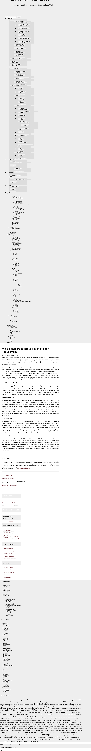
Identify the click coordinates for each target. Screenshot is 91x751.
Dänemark (25, 122)
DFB (2, 710)
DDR (59, 708)
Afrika (17, 95)
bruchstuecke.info (31, 706)
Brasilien (22, 154)
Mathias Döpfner (4, 726)
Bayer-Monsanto (28, 704)
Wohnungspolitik (6, 690)
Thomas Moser (56, 735)
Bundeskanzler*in (38, 706)
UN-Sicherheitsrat (38, 737)
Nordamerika (15, 302)
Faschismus (42, 712)
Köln (13, 165)
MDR (8, 726)
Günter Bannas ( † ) (24, 28)
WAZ (18, 739)
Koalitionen (20, 724)
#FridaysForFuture (3, 700)
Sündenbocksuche (8, 548)
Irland (21, 112)
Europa (17, 105)
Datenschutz (15, 62)
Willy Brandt (33, 739)
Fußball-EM (18, 717)
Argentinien (22, 158)
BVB (74, 706)
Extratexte (4, 643)
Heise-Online (55, 719)
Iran (15, 295)
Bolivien (16, 311)
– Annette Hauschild (9, 598)
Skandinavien (23, 121)
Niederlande (21, 728)
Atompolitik (5, 628)
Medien (10, 176)
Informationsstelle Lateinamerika (21, 204)
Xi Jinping (15, 741)
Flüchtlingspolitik (13, 714)
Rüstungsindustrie (15, 732)
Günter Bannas (31, 719)
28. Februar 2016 (6, 355)
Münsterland (19, 171)
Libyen (66, 724)
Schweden (25, 128)
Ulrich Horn (22, 42)
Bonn (13, 164)
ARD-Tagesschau (47, 702)
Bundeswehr (70, 706)
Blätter (66, 704)
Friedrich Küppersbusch (69, 714)
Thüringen (66, 735)
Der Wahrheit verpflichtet (10, 558)
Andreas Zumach (20, 44)
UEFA (9, 737)
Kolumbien (24, 724)
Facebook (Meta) (33, 712)
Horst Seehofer (77, 718)
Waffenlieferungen (12, 739)
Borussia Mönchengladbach (10, 706)
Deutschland (15, 68)
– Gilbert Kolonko (9, 615)
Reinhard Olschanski (25, 41)
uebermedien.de (4, 737)
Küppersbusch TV (23, 37)
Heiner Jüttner (15, 219)
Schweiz (21, 118)
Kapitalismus (68, 722)
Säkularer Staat (5, 675)
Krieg (40, 724)
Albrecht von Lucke (35, 700)
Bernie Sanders (58, 704)
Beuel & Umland (12, 159)
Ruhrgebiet (18, 168)
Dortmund (55, 710)
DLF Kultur (37, 710)
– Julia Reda (7, 606)
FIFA (66, 712)
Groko (78, 717)
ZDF (18, 741)
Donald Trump (45, 710)
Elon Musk (68, 710)
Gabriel (3, 478)
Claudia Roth (30, 708)
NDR (74, 726)
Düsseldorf (64, 710)
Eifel (17, 169)
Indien (17, 720)
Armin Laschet (59, 702)
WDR (21, 739)
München (59, 726)
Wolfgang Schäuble (73, 739)
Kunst (13, 189)
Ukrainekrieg (23, 737)
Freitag (49, 714)
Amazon (51, 700)
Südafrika (22, 102)
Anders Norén (8, 747)
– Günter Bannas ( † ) (9, 603)
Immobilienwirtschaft (5, 720)
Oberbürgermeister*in (41, 728)
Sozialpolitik (5, 676)
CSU (47, 708)
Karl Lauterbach (73, 722)
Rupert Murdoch (78, 730)
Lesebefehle (11, 172)
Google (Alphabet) (69, 717)
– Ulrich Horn (8, 614)
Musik (13, 191)
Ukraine (21, 131)
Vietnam (21, 94)
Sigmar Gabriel (52, 732)
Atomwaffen (76, 702)
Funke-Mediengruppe (7, 717)
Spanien (21, 119)
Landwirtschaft (20, 75)
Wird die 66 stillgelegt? (9, 551)
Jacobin (68, 720)
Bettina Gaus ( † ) (20, 45)
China (21, 88)
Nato (70, 726)
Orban (9, 478)
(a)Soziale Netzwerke (13, 700)
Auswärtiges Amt (3, 704)
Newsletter (5, 666)
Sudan (21, 101)
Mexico (21, 151)
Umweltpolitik (19, 78)
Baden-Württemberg (16, 704)
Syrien (27, 735)
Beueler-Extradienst (8, 744)
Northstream (25, 728)
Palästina (80, 728)
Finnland (25, 124)
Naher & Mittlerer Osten (22, 134)
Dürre (62, 710)
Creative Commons (6, 637)
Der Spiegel (64, 708)
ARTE (64, 702)
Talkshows (36, 735)
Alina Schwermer (47, 700)
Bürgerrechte (5, 635)
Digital (13, 181)
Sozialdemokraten (65, 732)
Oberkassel (18, 162)
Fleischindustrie (23, 77)
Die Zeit (24, 710)
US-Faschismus (5, 685)
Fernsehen (60, 712)
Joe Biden (18, 722)
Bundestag (48, 706)
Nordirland (26, 111)
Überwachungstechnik (7, 680)
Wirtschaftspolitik (20, 84)
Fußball (11, 192)
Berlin (36, 704)
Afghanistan (23, 135)
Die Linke (20, 710)
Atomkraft (71, 702)
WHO (29, 739)
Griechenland (74, 717)
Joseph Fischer (23, 722)
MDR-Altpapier (13, 726)
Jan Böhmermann (77, 720)
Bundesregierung (44, 706)
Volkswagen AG (2, 739)
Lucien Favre (70, 724)
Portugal (17, 730)
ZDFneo (21, 741)
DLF (33, 710)
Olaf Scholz (49, 728)
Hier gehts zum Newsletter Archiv (9, 502)
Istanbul (53, 720)
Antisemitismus (28, 702)
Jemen (21, 141)
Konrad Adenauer (37, 724)
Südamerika (18, 152)
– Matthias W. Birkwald (10, 610)
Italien (21, 114)
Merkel (6, 478)
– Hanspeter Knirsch (9, 604)
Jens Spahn (12, 722)
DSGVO (59, 710)
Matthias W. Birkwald (25, 38)
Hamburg (37, 718)
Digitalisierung (28, 710)
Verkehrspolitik (19, 81)
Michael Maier (38, 726)
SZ (30, 735)
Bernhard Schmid (53, 704)
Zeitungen (12, 335)
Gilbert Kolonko (23, 27)
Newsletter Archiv (16, 228)
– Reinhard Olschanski (10, 612)
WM (52, 739)
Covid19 (35, 708)
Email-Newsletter (16, 58)
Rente (48, 730)
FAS (39, 712)
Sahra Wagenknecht (21, 732)
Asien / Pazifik (19, 87)
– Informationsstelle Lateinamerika (13, 605)
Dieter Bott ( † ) (23, 25)
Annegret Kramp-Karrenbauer (20, 702)
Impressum (14, 65)
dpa (57, 710)
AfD (19, 700)
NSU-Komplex (35, 728)
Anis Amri (2, 702)
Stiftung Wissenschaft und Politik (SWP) (16, 735)
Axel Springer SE (9, 704)
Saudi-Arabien (23, 142)
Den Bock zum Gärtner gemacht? (9, 484)
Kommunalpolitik (20, 74)
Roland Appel (19, 55)
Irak (20, 138)
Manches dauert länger (9, 556)
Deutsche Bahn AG (73, 708)
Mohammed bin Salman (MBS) (53, 726)
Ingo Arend (18, 51)
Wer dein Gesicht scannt (9, 569)
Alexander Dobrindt (41, 700)
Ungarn (21, 132)
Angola (21, 98)
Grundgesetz (22, 719)
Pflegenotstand (8, 730)
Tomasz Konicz (71, 735)
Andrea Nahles (67, 700)
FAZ (46, 712)
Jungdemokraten (40, 722)
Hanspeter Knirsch (18, 203)
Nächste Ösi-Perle (8, 553)
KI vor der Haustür (8, 567)
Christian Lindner (23, 708)
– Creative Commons (10, 599)
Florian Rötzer (76, 712)
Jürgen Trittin (63, 722)
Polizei (14, 730)
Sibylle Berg (47, 732)
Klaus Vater (22, 35)
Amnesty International (56, 700)
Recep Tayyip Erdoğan (34, 730)
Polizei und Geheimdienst (10, 572)
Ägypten (21, 97)
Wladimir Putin (46, 739)
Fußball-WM (24, 717)
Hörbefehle (12, 326)
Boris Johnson (77, 704)
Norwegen (19, 286)
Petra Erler (16, 211)
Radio (13, 182)
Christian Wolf (19, 47)
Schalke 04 (35, 732)
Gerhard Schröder (48, 717)
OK (1, 750)
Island (24, 125)
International (15, 85)
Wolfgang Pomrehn (66, 739)
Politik (10, 67)
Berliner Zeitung (45, 704)
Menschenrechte (30, 726)
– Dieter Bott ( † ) (9, 601)
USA (20, 148)
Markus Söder (75, 724)
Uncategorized (8, 475)
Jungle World (57, 722)
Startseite (10, 18)
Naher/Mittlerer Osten (7, 665)
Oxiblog (77, 728)
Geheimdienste (32, 717)
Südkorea (22, 92)
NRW (11, 320)
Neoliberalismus (78, 726)
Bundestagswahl (53, 706)
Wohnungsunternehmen (57, 739)
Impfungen (13, 720)
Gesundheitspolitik (20, 71)
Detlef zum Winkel (24, 24)
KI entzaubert (7, 575)
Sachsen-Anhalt (7, 577)
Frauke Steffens (44, 714)
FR (20, 714)
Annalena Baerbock (9, 702)
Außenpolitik (15, 237)
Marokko (22, 99)
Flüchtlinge (3, 714)
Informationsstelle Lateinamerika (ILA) (29, 720)
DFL (6, 710)
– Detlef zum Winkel (9, 600)
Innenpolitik (19, 72)
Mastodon (14, 61)
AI (31, 700)
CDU (2, 708)
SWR (25, 735)
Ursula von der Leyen (48, 737)
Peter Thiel (3, 730)
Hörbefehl (4, 649)
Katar (77, 722)
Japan (15, 254)
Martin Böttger (19, 52)
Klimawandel (14, 724)
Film (13, 188)
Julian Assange (34, 722)
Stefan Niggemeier (5, 735)
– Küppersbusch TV (9, 609)
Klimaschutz (6, 724)
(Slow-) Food (15, 186)
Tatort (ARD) (40, 735)
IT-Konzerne (57, 720)
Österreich (22, 115)
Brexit (26, 706)
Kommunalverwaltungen (30, 724)
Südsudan (22, 104)
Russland (16, 278)
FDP (50, 712)
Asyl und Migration (6, 627)
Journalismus (28, 722)
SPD (77, 732)
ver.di (59, 737)
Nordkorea (22, 91)
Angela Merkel (75, 700)
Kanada (21, 149)
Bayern (32, 704)
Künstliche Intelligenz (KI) (51, 724)
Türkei (21, 129)
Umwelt (33, 737)
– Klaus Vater (8, 607)
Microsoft (42, 726)
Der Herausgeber (16, 64)
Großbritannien (23, 109)
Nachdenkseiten (65, 726)
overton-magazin (71, 728)
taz (43, 735)
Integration (4, 653)
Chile (21, 155)
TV (12, 178)
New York (18, 728)
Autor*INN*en (15, 20)
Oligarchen (55, 728)
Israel (21, 139)
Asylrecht (67, 702)
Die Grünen (12, 710)
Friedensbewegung (54, 714)
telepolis (48, 735)
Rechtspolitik (5, 673)
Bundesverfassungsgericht (62, 706)
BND (69, 704)
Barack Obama (22, 704)
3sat (17, 700)
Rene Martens (43, 730)
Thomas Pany (62, 735)
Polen (15, 269)
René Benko (52, 730)
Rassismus (25, 730)
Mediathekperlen (16, 175)
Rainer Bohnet (19, 54)
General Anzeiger (40, 717)
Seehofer (13, 478)
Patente (1, 730)
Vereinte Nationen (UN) (74, 737)
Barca (25, 704)
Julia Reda (22, 34)
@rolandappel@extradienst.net (24, 468)
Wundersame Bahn (9, 741)
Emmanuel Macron (75, 710)
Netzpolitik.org (3, 728)
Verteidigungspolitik (21, 82)
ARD (41, 702)
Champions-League (7, 708)
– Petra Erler (8, 611)
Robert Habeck (58, 730)
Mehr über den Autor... (47, 467)
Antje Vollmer (33, 702)
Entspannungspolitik (4, 712)
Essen (18, 712)
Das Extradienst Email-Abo (8, 500)
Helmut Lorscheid (20, 48)
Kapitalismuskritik (6, 655)
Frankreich (22, 108)
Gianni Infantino (63, 717)
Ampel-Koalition (62, 700)
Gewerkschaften (56, 717)
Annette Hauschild (18, 197)
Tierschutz (16, 245)
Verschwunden (7, 530)
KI (3, 724)
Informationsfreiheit (7, 650)
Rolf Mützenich (65, 730)
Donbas (52, 710)
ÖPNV (31, 741)
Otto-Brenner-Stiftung (61, 728)
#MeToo (8, 700)
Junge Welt (48, 722)
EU (21, 712)
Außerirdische (5, 630)
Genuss (10, 185)
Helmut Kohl (61, 718)
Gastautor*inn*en (20, 21)
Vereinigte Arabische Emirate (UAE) (22, 301)
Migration (47, 726)
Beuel (13, 161)
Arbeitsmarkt (38, 702)
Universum (4, 684)
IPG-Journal (41, 720)
